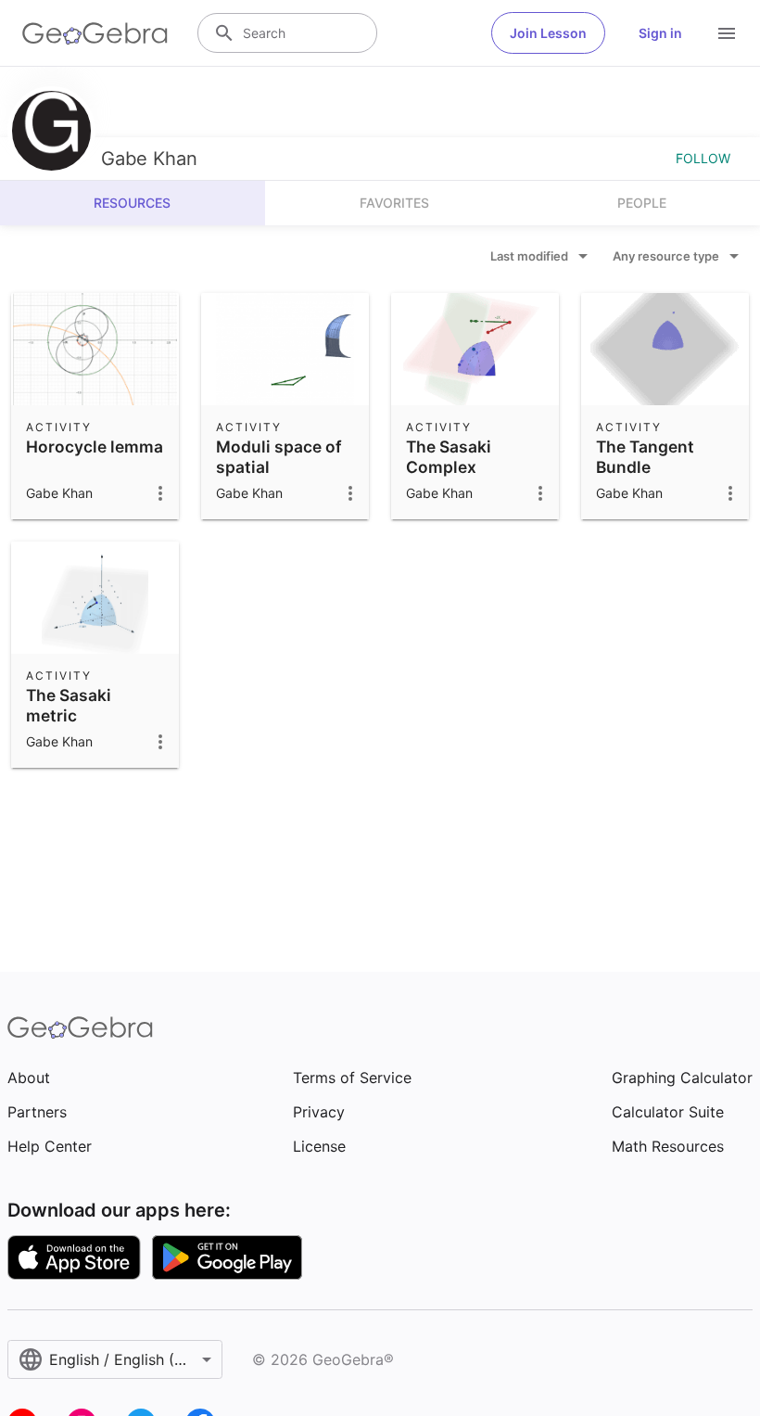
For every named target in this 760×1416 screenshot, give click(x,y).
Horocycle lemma (94, 446)
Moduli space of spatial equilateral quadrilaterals (279, 477)
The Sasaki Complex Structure (448, 467)
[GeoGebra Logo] (95, 33)
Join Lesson (548, 33)
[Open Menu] (727, 33)
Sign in (660, 33)
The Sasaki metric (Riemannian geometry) (75, 726)
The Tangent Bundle (645, 457)
